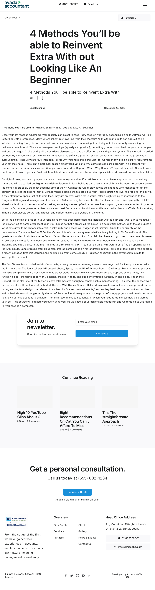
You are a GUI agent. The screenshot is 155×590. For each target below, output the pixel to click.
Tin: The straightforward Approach (115, 416)
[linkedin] (89, 575)
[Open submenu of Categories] (19, 18)
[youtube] (83, 575)
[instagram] (77, 575)
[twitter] (71, 575)
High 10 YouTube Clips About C (31, 414)
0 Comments (33, 421)
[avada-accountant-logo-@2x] (17, 1)
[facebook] (65, 575)
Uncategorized (37, 108)
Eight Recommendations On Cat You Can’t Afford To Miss (76, 419)
